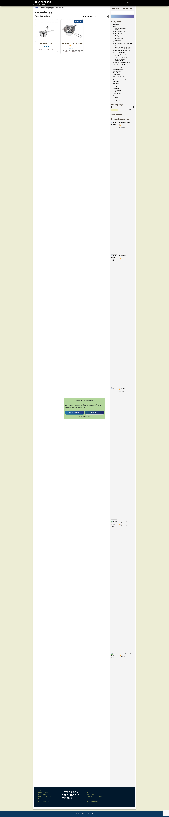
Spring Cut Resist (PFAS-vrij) (122, 47)
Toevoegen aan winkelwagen (46, 48)
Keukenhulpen (116, 81)
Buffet (116, 95)
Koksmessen (116, 55)
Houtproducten (116, 74)
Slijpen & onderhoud (120, 59)
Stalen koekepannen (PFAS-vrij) (123, 50)
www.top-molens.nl (95, 794)
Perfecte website (74, 412)
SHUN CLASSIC (119, 61)
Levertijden (43, 792)
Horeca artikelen (117, 93)
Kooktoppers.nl (43, 2)
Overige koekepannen (120, 52)
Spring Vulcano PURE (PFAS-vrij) (123, 48)
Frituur (116, 97)
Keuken (116, 98)
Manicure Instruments (120, 92)
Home (37, 8)
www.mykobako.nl (94, 792)
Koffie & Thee (116, 78)
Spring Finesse (118, 36)
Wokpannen (118, 40)
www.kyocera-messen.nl (97, 796)
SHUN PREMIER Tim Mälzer (122, 62)
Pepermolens (116, 24)
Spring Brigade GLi (120, 31)
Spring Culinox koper (120, 35)
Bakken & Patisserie (118, 69)
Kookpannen (116, 26)
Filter (115, 110)
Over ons (42, 794)
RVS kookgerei (118, 30)
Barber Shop (118, 90)
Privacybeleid (87, 416)
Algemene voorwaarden (48, 790)
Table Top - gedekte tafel (119, 67)
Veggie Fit (115, 66)
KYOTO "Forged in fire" (121, 57)
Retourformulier (44, 796)
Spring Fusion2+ (119, 38)
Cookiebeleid (80, 416)
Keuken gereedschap (118, 85)
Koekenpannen (116, 42)
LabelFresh (117, 100)
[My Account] (130, 3)
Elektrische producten (118, 73)
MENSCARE (116, 88)
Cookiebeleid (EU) (46, 801)
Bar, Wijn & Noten (117, 71)
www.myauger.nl (93, 790)
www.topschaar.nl (94, 799)
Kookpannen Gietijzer (120, 28)
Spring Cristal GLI (119, 33)
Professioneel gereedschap (119, 54)
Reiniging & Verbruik (118, 76)
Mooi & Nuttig (116, 83)
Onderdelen (116, 86)
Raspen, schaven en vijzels (119, 80)
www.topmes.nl (93, 801)
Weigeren (94, 412)
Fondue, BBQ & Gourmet (119, 64)
